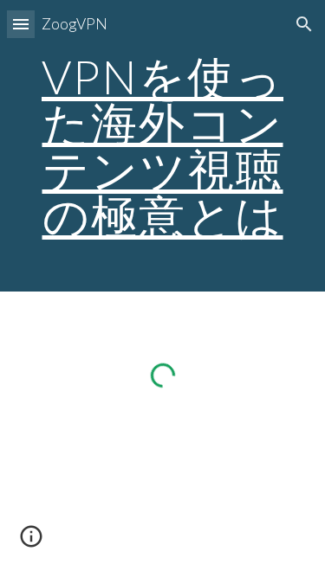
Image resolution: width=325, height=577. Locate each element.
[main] (162, 146)
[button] (21, 24)
